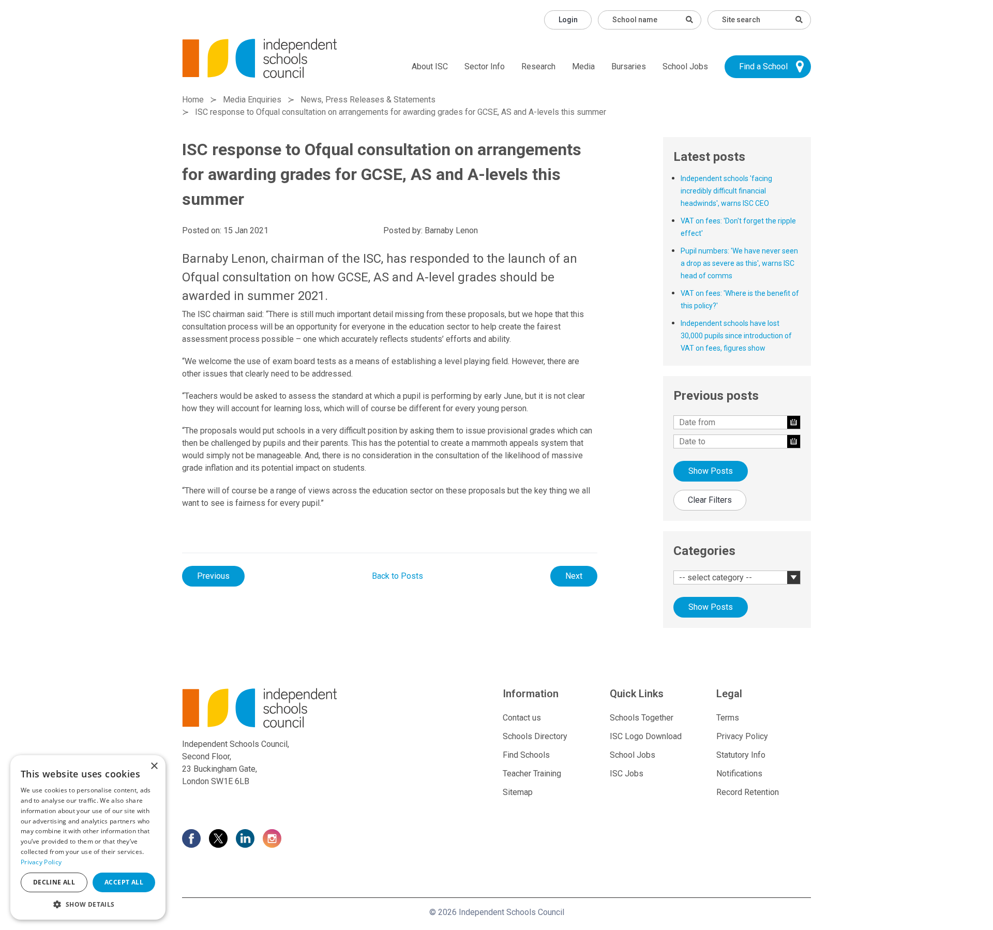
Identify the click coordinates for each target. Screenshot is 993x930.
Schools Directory (535, 736)
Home (193, 99)
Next (573, 576)
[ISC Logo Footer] (282, 708)
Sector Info (484, 66)
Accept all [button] (123, 882)
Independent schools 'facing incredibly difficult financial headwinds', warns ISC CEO (726, 190)
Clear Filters (710, 500)
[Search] (799, 19)
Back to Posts (397, 576)
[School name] (689, 19)
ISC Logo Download (646, 736)
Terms (727, 718)
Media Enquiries (252, 99)
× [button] (154, 766)
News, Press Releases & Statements (367, 99)
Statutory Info (740, 755)
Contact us (522, 718)
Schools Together (641, 718)
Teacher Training (532, 773)
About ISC (430, 66)
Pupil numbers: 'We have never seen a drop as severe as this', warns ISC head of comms (739, 263)
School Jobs (685, 66)
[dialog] (88, 837)
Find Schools (526, 755)
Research (538, 66)
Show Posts (710, 471)
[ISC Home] (259, 58)
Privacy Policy (742, 736)
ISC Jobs (626, 773)
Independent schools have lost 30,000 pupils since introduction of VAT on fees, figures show (736, 335)
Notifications (739, 773)
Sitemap (518, 792)
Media (583, 66)
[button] (88, 904)
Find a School (763, 66)
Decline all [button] (54, 882)
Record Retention (747, 792)
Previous (213, 576)
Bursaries (628, 66)
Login (568, 20)
